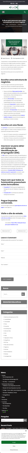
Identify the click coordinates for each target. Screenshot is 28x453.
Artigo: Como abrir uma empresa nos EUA (14, 390)
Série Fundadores (8, 351)
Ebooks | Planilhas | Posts (10, 392)
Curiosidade (7, 321)
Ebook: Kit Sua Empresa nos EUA (12, 388)
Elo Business (6, 406)
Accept (14, 442)
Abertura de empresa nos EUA (11, 317)
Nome (3, 244)
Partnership (11, 98)
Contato (4, 402)
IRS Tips (6, 342)
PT (5, 412)
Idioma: (4, 410)
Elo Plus (5, 408)
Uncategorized (7, 356)
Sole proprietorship (17, 91)
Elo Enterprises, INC (8, 377)
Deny (14, 446)
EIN (3, 155)
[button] (26, 430)
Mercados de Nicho (8, 344)
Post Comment (7, 279)
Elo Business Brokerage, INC (10, 379)
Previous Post (6, 231)
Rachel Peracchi (6, 58)
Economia (6, 326)
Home (3, 375)
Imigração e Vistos (8, 337)
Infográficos (7, 340)
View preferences (14, 449)
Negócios (6, 347)
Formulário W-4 (7, 192)
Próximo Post (22, 231)
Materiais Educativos (8, 384)
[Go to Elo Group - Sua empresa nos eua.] (3, 24)
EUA (5, 333)
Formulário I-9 (7, 187)
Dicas (5, 324)
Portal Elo (4, 399)
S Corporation (13, 109)
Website (3, 257)
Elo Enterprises (7, 328)
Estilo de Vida (7, 330)
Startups (6, 353)
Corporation (12, 104)
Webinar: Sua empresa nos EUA (11, 385)
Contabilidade (7, 319)
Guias (5, 335)
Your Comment (4, 264)
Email (2, 250)
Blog (3, 397)
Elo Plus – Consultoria (9, 381)
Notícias (6, 349)
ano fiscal (5, 127)
